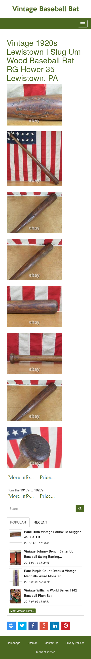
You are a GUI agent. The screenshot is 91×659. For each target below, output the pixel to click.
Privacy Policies (74, 643)
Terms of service (45, 652)
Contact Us (51, 643)
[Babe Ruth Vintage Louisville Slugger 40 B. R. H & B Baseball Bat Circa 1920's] (15, 536)
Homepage (13, 643)
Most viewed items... (22, 611)
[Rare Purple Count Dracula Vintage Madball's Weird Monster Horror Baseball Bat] (15, 575)
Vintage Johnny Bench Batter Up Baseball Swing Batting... (49, 554)
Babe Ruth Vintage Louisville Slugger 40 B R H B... (52, 534)
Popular (18, 522)
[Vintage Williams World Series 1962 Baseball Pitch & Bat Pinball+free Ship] (15, 594)
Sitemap (33, 643)
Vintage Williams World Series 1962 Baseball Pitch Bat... (50, 593)
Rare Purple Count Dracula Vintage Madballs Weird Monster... (50, 573)
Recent (40, 522)
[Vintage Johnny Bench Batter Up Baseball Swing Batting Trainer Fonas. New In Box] (15, 555)
